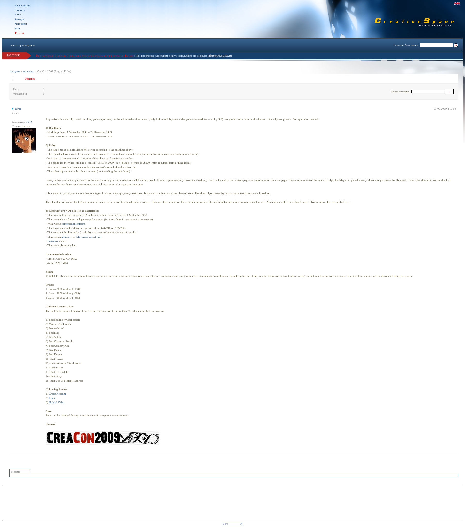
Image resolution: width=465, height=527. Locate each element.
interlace (67, 236)
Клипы (19, 14)
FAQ (17, 28)
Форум (19, 32)
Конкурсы (28, 71)
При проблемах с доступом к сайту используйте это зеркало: (172, 55)
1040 (29, 121)
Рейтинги (21, 24)
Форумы (15, 71)
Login (52, 398)
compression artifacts (73, 223)
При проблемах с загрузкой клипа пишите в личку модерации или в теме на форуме (85, 55)
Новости (20, 10)
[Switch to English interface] (457, 3)
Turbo (18, 108)
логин (13, 45)
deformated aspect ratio (89, 236)
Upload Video (56, 402)
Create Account (57, 393)
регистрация (27, 45)
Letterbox (52, 241)
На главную (22, 5)
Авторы (20, 19)
